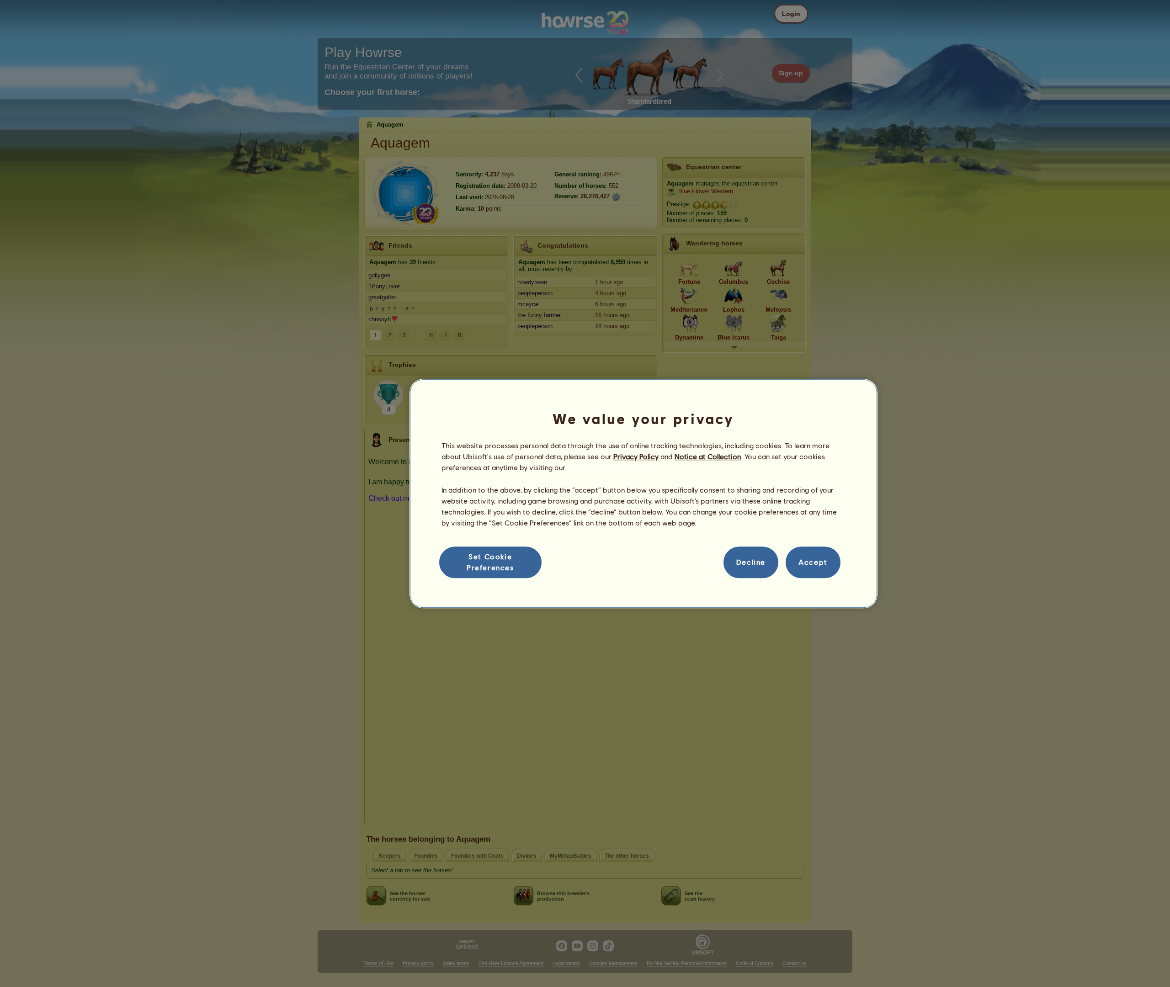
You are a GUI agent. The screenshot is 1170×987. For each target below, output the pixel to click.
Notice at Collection (708, 456)
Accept (813, 562)
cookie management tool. (609, 467)
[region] (644, 493)
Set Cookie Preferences (490, 562)
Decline (751, 562)
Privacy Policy (636, 456)
